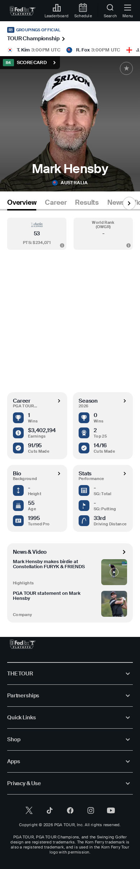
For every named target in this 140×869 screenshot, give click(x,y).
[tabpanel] (70, 417)
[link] (22, 11)
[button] (36, 234)
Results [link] (87, 203)
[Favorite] (126, 68)
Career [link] (55, 203)
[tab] (21, 204)
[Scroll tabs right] (129, 203)
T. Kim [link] (23, 50)
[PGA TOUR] (22, 644)
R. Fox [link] (83, 50)
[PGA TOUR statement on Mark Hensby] (114, 604)
